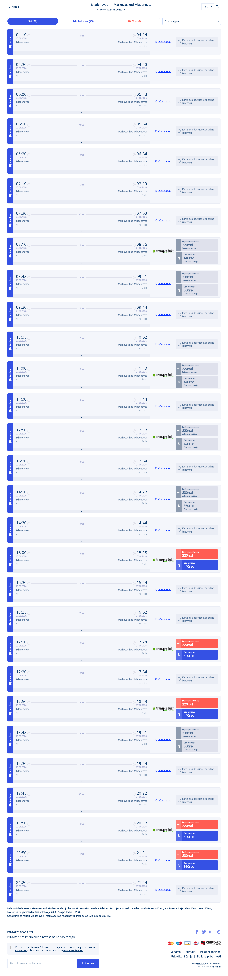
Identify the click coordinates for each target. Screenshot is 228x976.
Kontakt (190, 952)
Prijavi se (88, 963)
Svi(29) (32, 21)
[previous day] (97, 9)
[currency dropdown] (211, 7)
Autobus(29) (86, 21)
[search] (217, 6)
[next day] (124, 9)
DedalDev (217, 967)
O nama (176, 952)
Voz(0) (136, 21)
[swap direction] (111, 4)
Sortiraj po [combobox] (172, 21)
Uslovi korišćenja (181, 956)
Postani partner (210, 952)
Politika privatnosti (209, 956)
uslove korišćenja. (73, 950)
